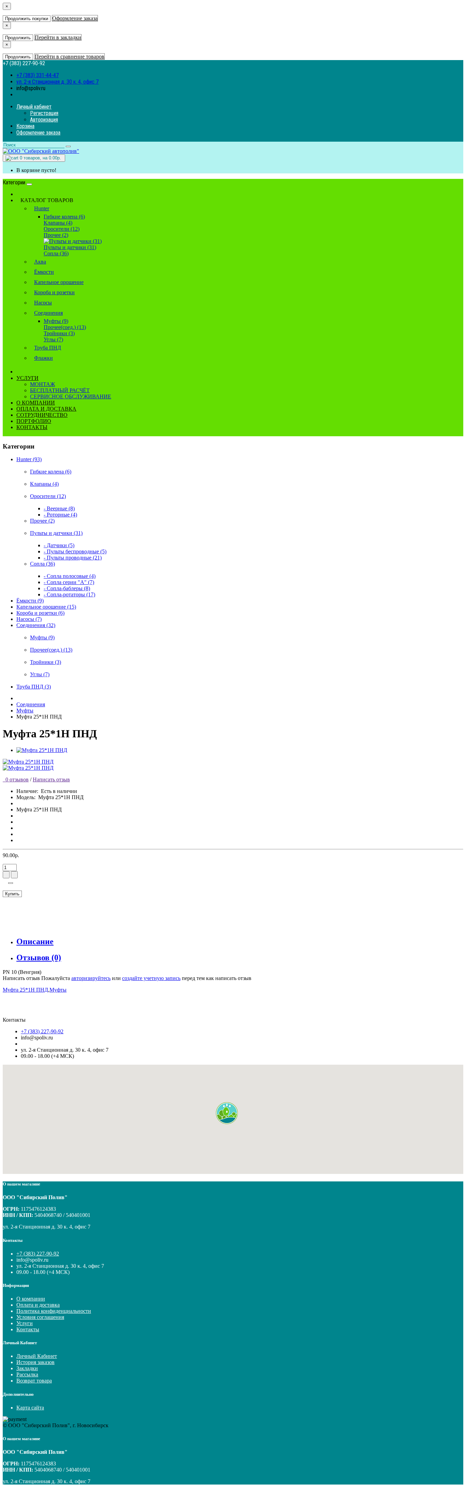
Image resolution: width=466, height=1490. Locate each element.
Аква (40, 262)
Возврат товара (34, 1380)
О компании (30, 1299)
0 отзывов (16, 779)
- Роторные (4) (60, 514)
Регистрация (44, 113)
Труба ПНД (47, 348)
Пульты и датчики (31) (70, 247)
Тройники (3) (59, 333)
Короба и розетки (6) (40, 613)
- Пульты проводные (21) (73, 557)
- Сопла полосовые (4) (70, 576)
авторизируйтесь (91, 978)
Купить (12, 893)
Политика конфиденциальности (53, 1311)
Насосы (43, 303)
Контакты (27, 1329)
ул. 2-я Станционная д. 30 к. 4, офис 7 (57, 82)
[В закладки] (10, 883)
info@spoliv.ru (30, 88)
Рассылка (27, 1374)
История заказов (35, 1362)
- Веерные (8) (59, 508)
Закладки (27, 1368)
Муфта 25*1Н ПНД (25, 990)
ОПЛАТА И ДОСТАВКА (46, 409)
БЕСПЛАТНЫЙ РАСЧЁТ (60, 390)
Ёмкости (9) (30, 601)
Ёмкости (44, 272)
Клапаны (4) (58, 223)
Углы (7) (53, 339)
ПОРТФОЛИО (33, 421)
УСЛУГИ (27, 378)
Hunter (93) (29, 459)
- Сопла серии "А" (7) (69, 582)
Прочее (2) (56, 235)
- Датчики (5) (59, 545)
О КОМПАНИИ (35, 403)
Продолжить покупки (26, 18)
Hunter (41, 208)
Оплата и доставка (38, 1305)
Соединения (48, 313)
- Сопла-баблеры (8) (67, 588)
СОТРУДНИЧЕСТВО (42, 415)
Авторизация (44, 119)
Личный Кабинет (36, 1356)
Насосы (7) (29, 619)
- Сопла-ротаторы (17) (69, 594)
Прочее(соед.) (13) (65, 327)
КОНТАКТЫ (31, 427)
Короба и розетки (54, 292)
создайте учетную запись (151, 978)
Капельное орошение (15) (46, 607)
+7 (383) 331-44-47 (37, 75)
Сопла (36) (56, 253)
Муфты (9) (56, 321)
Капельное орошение (59, 282)
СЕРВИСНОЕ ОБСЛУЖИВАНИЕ (70, 396)
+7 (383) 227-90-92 (42, 1031)
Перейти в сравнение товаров (69, 56)
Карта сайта (30, 1407)
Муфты (24, 710)
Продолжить (18, 37)
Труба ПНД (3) (33, 687)
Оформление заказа (75, 18)
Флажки (43, 358)
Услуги (24, 1323)
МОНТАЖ (42, 384)
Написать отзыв (51, 779)
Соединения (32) (35, 625)
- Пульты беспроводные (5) (75, 551)
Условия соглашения (40, 1317)
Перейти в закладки (58, 37)
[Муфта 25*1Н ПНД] (41, 750)
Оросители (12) (61, 229)
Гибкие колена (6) (64, 216)
